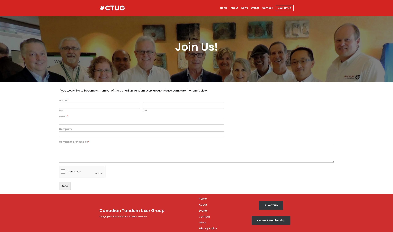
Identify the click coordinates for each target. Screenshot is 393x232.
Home (224, 8)
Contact (267, 8)
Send (64, 186)
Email (63, 116)
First (61, 110)
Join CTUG (285, 8)
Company (65, 129)
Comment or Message (74, 142)
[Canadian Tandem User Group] (102, 7)
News (244, 8)
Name (63, 100)
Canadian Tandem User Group (132, 211)
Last (145, 110)
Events (255, 8)
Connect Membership (271, 220)
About (234, 8)
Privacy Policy (208, 228)
